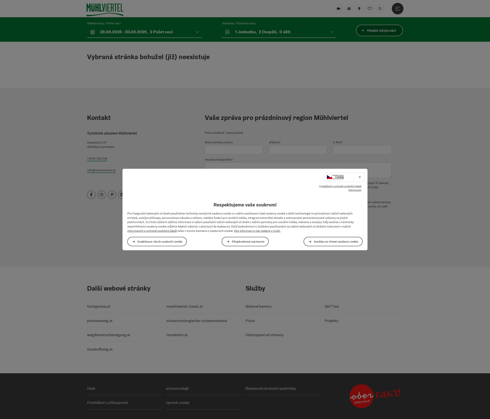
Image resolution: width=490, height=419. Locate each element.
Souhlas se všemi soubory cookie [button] (336, 241)
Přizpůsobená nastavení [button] (248, 241)
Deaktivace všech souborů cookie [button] (159, 241)
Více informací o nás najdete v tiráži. (257, 231)
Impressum (355, 190)
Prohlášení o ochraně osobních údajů (340, 186)
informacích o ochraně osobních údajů (152, 231)
